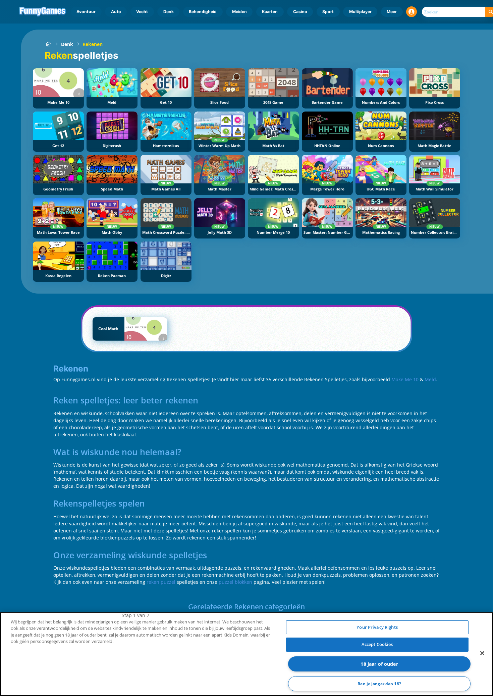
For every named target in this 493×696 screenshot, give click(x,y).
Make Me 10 (405, 379)
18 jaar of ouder (379, 664)
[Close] (482, 653)
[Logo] (43, 12)
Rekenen (93, 44)
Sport (328, 11)
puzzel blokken (235, 582)
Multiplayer (360, 11)
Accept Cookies (377, 644)
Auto (116, 11)
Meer (392, 11)
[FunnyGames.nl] (48, 44)
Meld (430, 379)
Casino (300, 11)
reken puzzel (161, 582)
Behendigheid (203, 11)
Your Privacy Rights (377, 627)
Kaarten (270, 11)
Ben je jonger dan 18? (379, 684)
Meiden (239, 11)
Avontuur (86, 11)
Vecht (142, 11)
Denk (168, 11)
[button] (411, 11)
